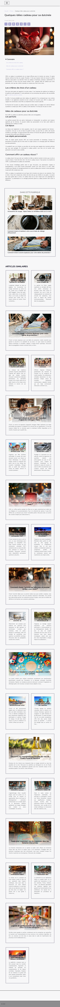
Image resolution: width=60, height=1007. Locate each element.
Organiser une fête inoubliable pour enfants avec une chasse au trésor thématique (17, 451)
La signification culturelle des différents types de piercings (42, 789)
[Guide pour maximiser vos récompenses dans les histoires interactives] (30, 833)
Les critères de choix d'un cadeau (14, 62)
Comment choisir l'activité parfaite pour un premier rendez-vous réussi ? (30, 588)
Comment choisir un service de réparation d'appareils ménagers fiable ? (30, 419)
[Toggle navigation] (7, 3)
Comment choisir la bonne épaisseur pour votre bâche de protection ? (29, 253)
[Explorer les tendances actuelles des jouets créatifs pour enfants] (30, 664)
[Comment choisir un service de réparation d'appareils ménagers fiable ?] (30, 410)
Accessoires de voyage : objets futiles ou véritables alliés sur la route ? (30, 211)
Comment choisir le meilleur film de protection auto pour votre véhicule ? (42, 451)
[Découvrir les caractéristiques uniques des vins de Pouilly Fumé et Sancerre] (30, 749)
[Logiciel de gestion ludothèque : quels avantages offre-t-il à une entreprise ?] (30, 918)
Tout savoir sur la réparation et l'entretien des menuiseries (42, 873)
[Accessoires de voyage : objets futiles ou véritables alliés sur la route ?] (30, 202)
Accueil (6, 11)
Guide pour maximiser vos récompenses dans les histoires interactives (30, 842)
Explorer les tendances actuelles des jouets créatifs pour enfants (30, 673)
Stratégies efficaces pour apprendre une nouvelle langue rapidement (17, 789)
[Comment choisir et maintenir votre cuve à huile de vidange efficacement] (30, 222)
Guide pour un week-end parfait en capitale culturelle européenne (42, 705)
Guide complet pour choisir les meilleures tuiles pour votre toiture (17, 873)
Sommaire (10, 59)
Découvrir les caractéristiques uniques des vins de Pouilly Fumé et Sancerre (30, 757)
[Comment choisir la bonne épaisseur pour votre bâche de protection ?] (29, 244)
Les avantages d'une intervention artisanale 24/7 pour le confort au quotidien (17, 536)
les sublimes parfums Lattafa (14, 95)
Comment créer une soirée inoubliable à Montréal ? (42, 534)
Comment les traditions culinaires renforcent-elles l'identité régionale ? (17, 366)
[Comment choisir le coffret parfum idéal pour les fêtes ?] (30, 495)
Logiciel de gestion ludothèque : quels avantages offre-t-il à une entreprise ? (30, 927)
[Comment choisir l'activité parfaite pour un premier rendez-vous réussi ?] (30, 579)
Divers (11, 11)
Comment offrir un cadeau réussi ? (15, 69)
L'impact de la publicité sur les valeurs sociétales (17, 957)
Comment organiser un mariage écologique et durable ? (42, 620)
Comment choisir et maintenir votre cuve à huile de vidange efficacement (26, 232)
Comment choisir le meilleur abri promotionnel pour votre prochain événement (17, 705)
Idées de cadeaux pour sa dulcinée (14, 66)
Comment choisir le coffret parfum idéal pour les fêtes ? (30, 504)
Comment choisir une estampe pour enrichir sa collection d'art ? (17, 620)
